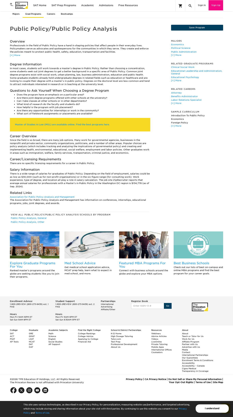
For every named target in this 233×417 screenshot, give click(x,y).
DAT (31, 344)
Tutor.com (116, 339)
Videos (154, 339)
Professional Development (124, 344)
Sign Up (215, 5)
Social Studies (55, 342)
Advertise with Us (191, 347)
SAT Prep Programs (64, 5)
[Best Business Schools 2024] (198, 244)
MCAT (32, 342)
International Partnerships (195, 355)
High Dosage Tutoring (122, 336)
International (107, 304)
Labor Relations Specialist (186, 100)
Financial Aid (84, 342)
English (52, 339)
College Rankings (86, 333)
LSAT (31, 339)
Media (185, 350)
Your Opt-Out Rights (181, 382)
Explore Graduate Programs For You (32, 264)
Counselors (157, 352)
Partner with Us (190, 344)
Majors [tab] (15, 14)
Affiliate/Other (108, 309)
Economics (177, 44)
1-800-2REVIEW (29, 304)
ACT (12, 336)
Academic (87, 5)
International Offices (161, 350)
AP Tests (14, 342)
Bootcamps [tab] (67, 14)
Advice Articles (159, 336)
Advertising (106, 307)
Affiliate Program (190, 342)
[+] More (15, 55)
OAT (31, 347)
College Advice (85, 336)
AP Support (54, 344)
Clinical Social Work (182, 67)
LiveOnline (156, 342)
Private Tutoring (159, 344)
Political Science (180, 48)
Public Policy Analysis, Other (27, 222)
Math (50, 333)
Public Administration (183, 52)
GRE (31, 333)
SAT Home (39, 5)
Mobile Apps (157, 347)
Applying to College (88, 339)
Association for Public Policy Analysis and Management (42, 197)
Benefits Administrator (184, 96)
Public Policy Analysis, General (29, 218)
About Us (115, 347)
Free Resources (128, 5)
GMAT (32, 336)
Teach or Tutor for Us (192, 336)
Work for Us (188, 339)
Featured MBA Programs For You (142, 264)
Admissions (106, 5)
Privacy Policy (134, 379)
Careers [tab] (51, 14)
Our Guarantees (190, 358)
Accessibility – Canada (193, 366)
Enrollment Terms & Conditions (197, 360)
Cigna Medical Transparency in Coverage (195, 369)
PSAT (12, 339)
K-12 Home (116, 333)
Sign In (202, 5)
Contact (186, 352)
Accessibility (188, 363)
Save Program (197, 27)
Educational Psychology (185, 77)
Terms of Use (42, 413)
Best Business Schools (191, 263)
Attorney (176, 92)
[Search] (190, 5)
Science (52, 336)
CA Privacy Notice (155, 379)
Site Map (218, 382)
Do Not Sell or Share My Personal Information (195, 379)
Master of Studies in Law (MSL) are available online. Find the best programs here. (62, 124)
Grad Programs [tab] (33, 14)
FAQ (12, 307)
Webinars (156, 333)
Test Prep (115, 342)
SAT (12, 333)
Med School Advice (80, 263)
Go (167, 306)
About (185, 333)
